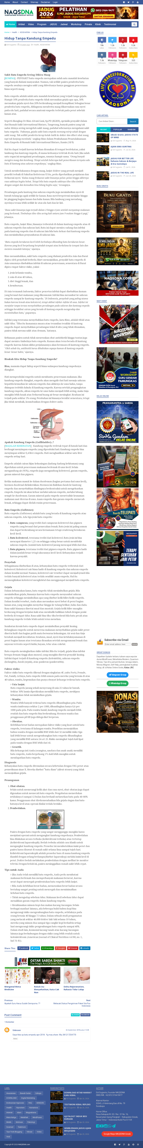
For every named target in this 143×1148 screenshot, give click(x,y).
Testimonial (110, 24)
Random (131, 129)
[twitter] (128, 2)
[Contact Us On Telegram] (114, 1127)
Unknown (17, 1030)
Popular (117, 129)
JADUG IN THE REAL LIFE (122, 172)
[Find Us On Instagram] (106, 1127)
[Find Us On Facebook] (97, 1127)
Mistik (8, 1122)
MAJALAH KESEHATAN (18, 445)
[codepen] (133, 1144)
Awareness (11, 1093)
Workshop (76, 24)
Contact (24, 2)
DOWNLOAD (11, 1098)
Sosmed (9, 1127)
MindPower (37, 1117)
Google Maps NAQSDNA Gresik (117, 1134)
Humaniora (33, 1108)
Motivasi (19, 1122)
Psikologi (31, 1122)
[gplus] (133, 2)
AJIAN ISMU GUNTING (121, 146)
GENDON (40, 1103)
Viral (8, 1137)
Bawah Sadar (25, 1093)
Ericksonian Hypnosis (15, 1103)
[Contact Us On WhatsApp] (109, 1127)
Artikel (21, 24)
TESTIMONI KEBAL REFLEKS (77, 1104)
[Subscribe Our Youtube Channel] (102, 1127)
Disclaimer (45, 2)
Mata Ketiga (11, 1117)
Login (55, 2)
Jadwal (64, 24)
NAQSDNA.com (24, 1144)
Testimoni (22, 1127)
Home (7, 2)
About (15, 2)
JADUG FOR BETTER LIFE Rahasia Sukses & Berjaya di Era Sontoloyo (123, 161)
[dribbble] (138, 1144)
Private (88, 24)
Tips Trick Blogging (14, 1132)
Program (41, 24)
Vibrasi (29, 1132)
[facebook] (124, 2)
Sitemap (34, 2)
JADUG (53, 24)
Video (31, 24)
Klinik (98, 24)
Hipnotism (20, 1108)
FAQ (30, 1103)
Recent (103, 129)
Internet (9, 1112)
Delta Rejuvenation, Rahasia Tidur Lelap (74, 988)
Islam (19, 1112)
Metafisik (24, 1117)
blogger (75, 1015)
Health (14, 32)
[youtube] (138, 2)
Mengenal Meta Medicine (12, 988)
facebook (85, 1015)
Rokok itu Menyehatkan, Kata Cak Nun (46, 989)
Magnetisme (31, 1112)
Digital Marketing (28, 1098)
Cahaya (38, 1093)
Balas (15, 1039)
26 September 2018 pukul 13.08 (77, 1030)
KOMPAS (10, 78)
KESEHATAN (25, 32)
